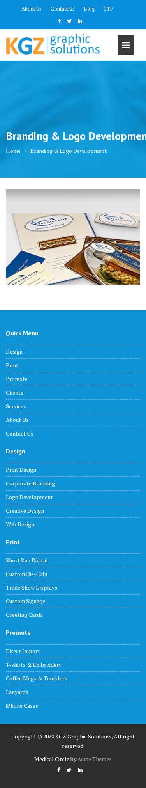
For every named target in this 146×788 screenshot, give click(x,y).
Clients (14, 392)
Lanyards (17, 692)
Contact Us (63, 8)
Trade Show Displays (31, 587)
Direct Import (23, 651)
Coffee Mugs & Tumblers (36, 678)
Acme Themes (94, 759)
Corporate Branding (30, 483)
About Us (31, 8)
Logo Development (29, 497)
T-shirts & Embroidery (34, 664)
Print (12, 365)
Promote (17, 378)
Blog (89, 8)
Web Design (20, 524)
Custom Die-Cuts (26, 573)
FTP (108, 8)
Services (16, 406)
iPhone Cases (22, 705)
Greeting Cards (24, 614)
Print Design (21, 469)
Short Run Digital (27, 560)
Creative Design (25, 510)
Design (14, 351)
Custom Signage (25, 601)
